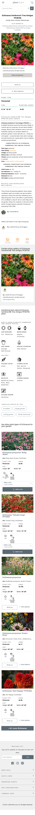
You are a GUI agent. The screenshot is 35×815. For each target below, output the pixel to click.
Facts (17, 241)
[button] (28, 8)
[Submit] (32, 8)
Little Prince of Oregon (14, 295)
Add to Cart (19, 489)
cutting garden (19, 161)
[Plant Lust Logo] (18, 2)
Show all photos (17, 75)
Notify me (17, 84)
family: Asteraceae (24, 414)
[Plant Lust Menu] (3, 2)
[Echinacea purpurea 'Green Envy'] (17, 637)
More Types (27, 242)
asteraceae (13, 150)
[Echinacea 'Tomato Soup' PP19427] (17, 521)
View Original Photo (9, 299)
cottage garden (9, 161)
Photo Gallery (7, 242)
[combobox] (17, 483)
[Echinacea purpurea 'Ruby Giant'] (17, 459)
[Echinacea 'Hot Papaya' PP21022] (17, 694)
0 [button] (32, 1)
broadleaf (6, 409)
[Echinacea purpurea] (17, 581)
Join (28, 757)
